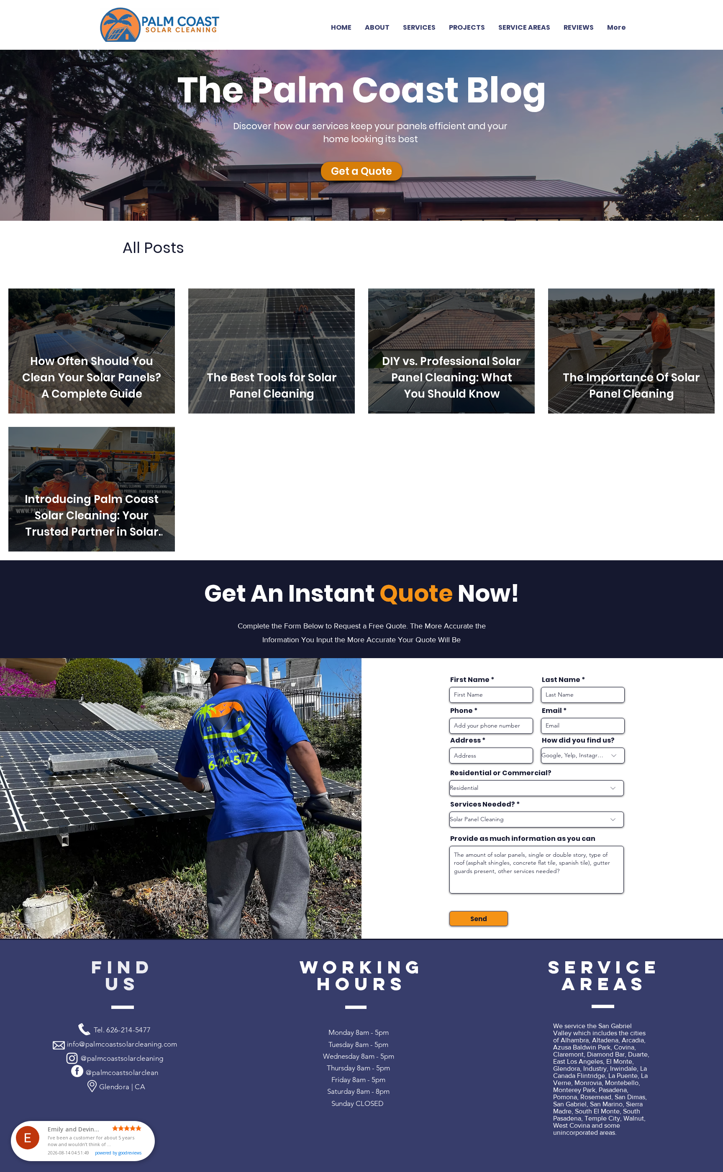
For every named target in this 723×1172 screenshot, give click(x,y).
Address (465, 740)
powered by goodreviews (118, 1153)
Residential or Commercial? (500, 773)
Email (552, 710)
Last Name (561, 680)
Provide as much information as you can (522, 838)
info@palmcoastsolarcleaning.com (122, 1044)
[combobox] (491, 755)
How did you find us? (578, 740)
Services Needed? (482, 804)
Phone (461, 710)
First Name (470, 680)
